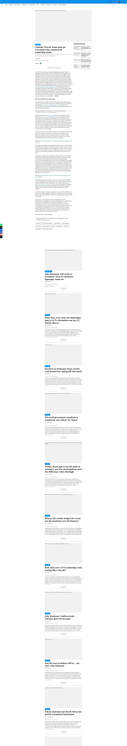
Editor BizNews (48, 281)
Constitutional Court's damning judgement (45, 87)
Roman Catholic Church (47, 228)
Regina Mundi (38, 228)
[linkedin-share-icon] (1, 232)
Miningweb (24, 4)
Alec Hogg (37, 58)
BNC (6, 4)
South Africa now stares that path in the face (49, 116)
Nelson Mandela (57, 223)
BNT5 (53, 226)
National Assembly (65, 223)
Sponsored (55, 4)
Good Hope (48, 4)
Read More (64, 288)
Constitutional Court (46, 226)
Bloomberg (49, 523)
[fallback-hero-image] (77, 48)
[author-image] (45, 422)
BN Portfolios (17, 4)
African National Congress (47, 223)
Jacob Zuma (38, 223)
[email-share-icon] (1, 235)
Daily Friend (49, 422)
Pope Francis (51, 115)
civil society (38, 226)
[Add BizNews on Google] (53, 67)
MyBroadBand (50, 717)
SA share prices (31, 4)
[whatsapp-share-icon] (1, 225)
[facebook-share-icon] (1, 230)
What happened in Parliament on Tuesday (52, 105)
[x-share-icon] (1, 227)
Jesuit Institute (47, 219)
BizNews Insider (62, 4)
